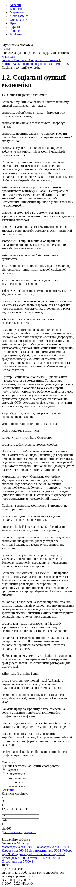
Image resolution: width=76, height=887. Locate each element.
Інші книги (17, 34)
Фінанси (15, 30)
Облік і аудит (19, 19)
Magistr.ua (8, 56)
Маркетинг (17, 12)
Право (14, 23)
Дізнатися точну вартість (19, 832)
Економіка (17, 8)
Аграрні (15, 5)
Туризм (15, 27)
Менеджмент (19, 16)
